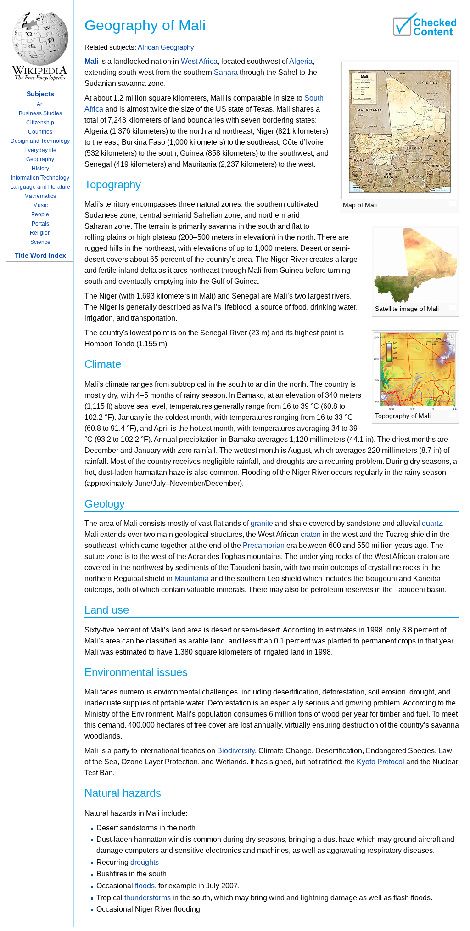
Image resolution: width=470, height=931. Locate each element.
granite (262, 523)
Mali (91, 61)
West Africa (199, 61)
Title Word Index (40, 255)
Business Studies (40, 113)
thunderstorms (147, 898)
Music (40, 205)
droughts (144, 862)
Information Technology (40, 178)
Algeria (301, 61)
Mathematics (40, 196)
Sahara (226, 72)
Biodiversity (236, 751)
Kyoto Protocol (380, 762)
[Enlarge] (452, 203)
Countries (40, 132)
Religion (40, 233)
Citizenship (40, 122)
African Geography (166, 47)
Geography (40, 159)
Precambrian (264, 545)
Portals (40, 223)
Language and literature (40, 187)
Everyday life (40, 150)
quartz (432, 523)
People (40, 214)
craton (311, 534)
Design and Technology (40, 141)
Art (40, 104)
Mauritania (191, 578)
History (40, 168)
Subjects (40, 93)
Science (40, 242)
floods (145, 886)
